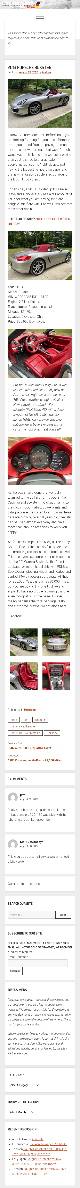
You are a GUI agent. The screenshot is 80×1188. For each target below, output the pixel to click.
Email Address (18, 957)
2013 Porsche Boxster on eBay (39, 221)
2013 (13, 719)
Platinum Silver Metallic (25, 733)
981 (26, 719)
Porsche (30, 709)
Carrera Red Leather (23, 726)
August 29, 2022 (28, 72)
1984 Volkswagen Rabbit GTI (48, 1144)
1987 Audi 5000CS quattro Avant (29, 748)
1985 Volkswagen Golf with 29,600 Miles (35, 760)
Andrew (46, 72)
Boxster (40, 719)
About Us (37, 1139)
